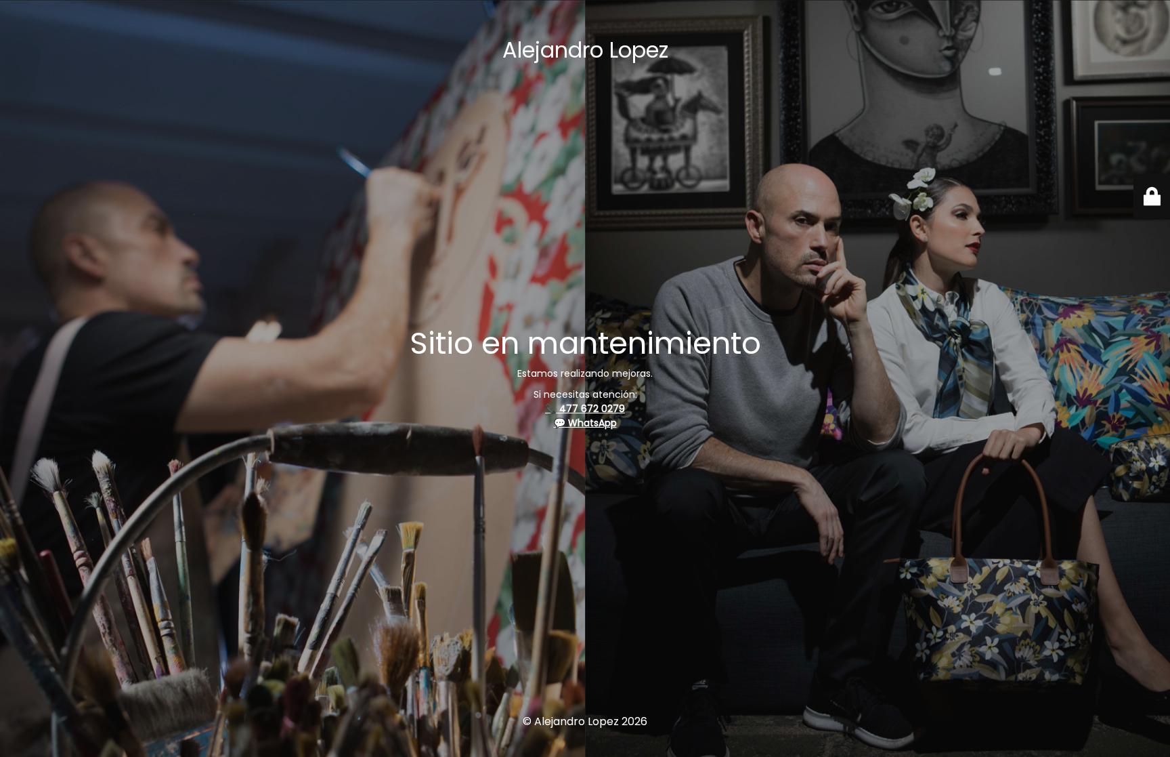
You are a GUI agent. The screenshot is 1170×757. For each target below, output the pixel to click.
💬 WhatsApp (585, 423)
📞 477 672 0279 (585, 408)
